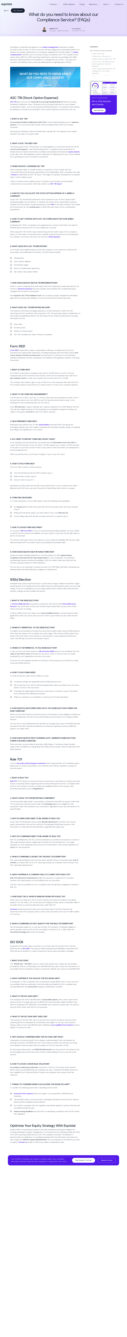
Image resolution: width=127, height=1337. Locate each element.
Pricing (81, 4)
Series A (14, 175)
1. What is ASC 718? (98, 54)
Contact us (23, 1142)
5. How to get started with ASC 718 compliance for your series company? (103, 71)
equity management (50, 47)
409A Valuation (69, 4)
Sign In (6, 10)
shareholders (44, 425)
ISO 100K (26, 948)
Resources (93, 4)
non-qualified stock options (62, 1025)
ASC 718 (13, 102)
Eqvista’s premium (25, 289)
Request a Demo (106, 1160)
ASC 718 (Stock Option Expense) (101, 51)
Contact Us (119, 4)
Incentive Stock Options (23, 1093)
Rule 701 (13, 781)
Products (53, 4)
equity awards (73, 152)
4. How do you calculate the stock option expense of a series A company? (103, 64)
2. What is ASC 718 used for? (101, 56)
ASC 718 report (56, 184)
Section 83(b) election (21, 604)
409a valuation (54, 237)
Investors (14, 909)
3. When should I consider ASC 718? (104, 59)
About (105, 4)
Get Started (17, 10)
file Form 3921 (26, 531)
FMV (52, 204)
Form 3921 (14, 350)
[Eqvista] (13, 4)
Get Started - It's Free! (83, 1160)
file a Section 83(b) (46, 651)
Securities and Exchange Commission (31, 763)
